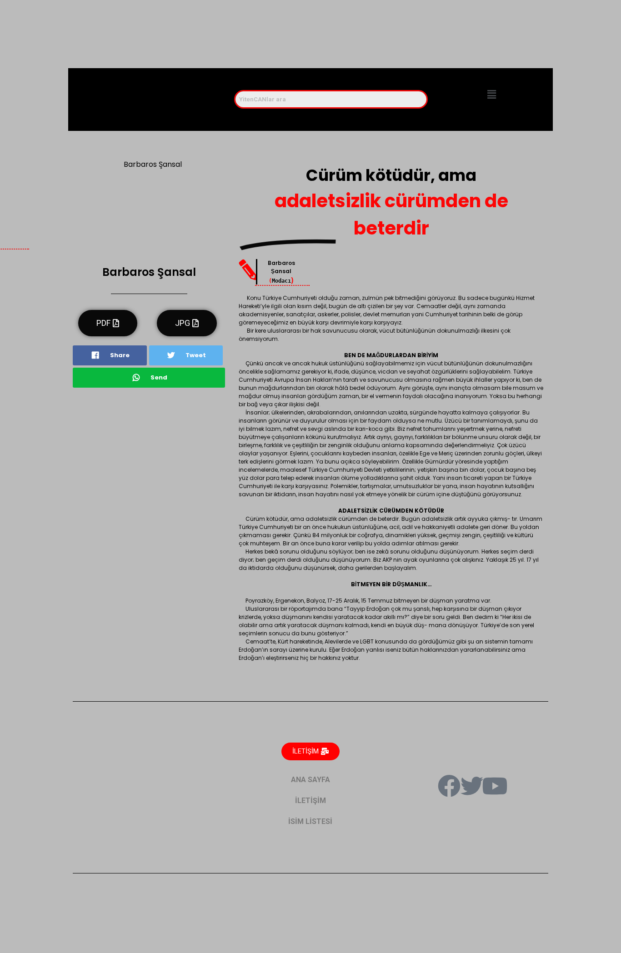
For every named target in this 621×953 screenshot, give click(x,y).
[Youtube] (494, 785)
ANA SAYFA (310, 779)
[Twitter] (472, 785)
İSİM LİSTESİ (310, 821)
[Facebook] (449, 785)
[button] (491, 95)
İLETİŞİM (310, 800)
